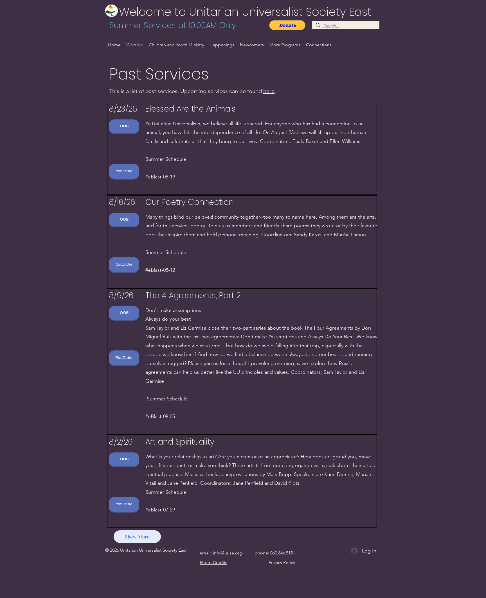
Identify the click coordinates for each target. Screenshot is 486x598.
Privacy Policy (282, 562)
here (268, 91)
